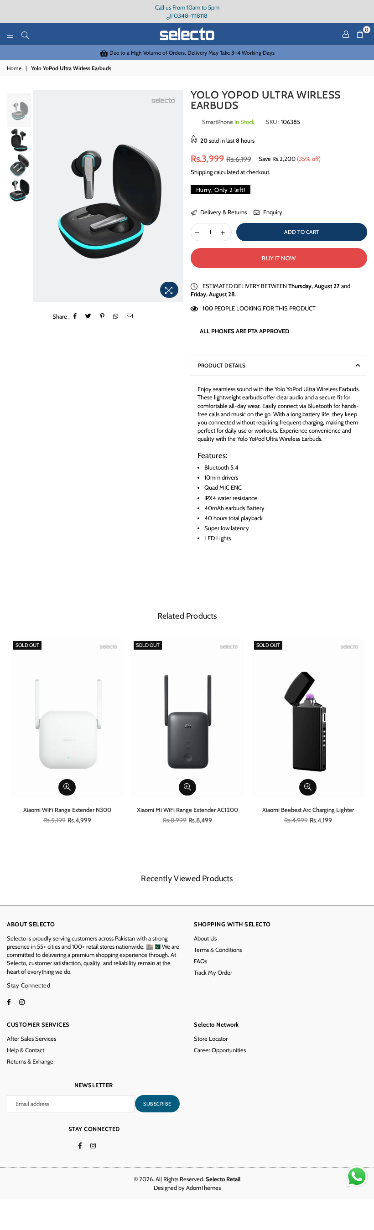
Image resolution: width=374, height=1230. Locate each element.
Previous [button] (41, 196)
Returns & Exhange (30, 1061)
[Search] (25, 34)
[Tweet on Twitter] (88, 316)
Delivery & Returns (223, 212)
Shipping (202, 172)
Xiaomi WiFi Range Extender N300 (67, 809)
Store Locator (211, 1038)
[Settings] (345, 34)
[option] (187, 53)
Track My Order (213, 972)
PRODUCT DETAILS (222, 365)
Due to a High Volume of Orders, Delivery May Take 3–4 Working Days (191, 52)
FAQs (200, 961)
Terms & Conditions (218, 949)
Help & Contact (25, 1050)
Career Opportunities (220, 1050)
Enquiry (272, 212)
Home (14, 68)
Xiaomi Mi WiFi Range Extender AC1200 (187, 809)
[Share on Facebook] (75, 316)
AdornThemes (203, 1187)
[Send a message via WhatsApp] (356, 1176)
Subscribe (157, 1104)
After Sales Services (31, 1038)
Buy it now (279, 258)
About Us (205, 938)
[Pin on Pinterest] (102, 316)
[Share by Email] (130, 316)
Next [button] (176, 196)
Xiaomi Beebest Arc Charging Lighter (308, 809)
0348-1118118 (190, 15)
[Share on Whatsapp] (116, 316)
